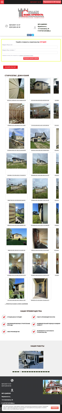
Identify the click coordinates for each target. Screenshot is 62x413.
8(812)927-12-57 (35, 2)
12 (39, 371)
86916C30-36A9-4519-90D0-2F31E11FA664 (40, 250)
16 (49, 371)
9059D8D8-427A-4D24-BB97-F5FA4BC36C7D (40, 300)
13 (42, 371)
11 (37, 371)
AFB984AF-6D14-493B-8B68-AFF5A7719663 (16, 125)
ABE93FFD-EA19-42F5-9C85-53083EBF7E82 (16, 225)
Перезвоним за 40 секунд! (52, 2)
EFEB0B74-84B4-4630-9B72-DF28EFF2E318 (40, 275)
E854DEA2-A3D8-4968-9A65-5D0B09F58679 (40, 150)
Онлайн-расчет (10, 67)
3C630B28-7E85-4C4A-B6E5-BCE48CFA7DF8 (16, 275)
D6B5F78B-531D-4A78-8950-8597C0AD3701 (16, 200)
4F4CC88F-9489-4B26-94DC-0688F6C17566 (16, 300)
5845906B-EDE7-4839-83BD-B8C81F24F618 (40, 175)
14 (44, 371)
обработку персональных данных (26, 55)
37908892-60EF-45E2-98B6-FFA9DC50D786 (40, 200)
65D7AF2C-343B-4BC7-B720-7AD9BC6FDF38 (16, 100)
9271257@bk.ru (46, 31)
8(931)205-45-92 (14, 27)
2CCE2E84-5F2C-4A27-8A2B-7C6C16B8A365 (40, 225)
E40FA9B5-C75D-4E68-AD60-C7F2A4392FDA (16, 175)
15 (46, 371)
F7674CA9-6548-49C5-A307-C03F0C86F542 (40, 125)
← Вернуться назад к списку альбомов (16, 303)
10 (35, 371)
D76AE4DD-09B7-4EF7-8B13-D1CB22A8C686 (16, 150)
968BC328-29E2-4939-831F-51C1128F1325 (16, 250)
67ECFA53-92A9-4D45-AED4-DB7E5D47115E (40, 100)
